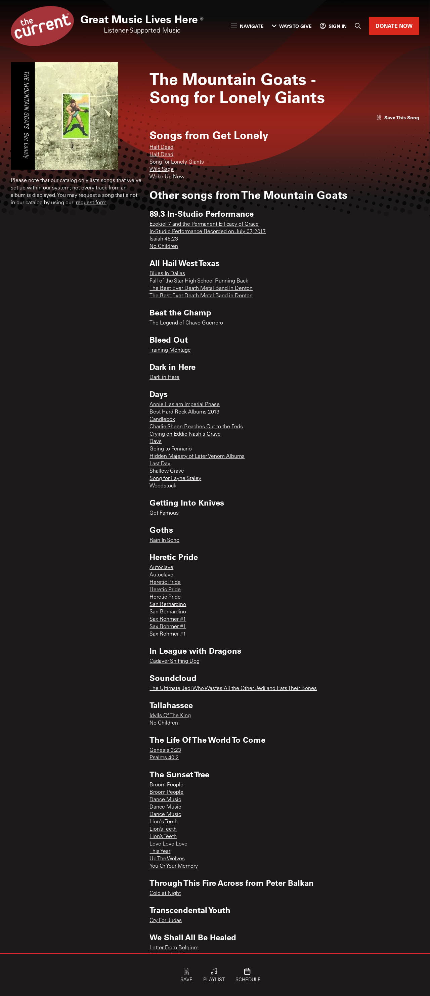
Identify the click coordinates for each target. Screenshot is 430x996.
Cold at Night (165, 893)
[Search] (357, 25)
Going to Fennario (170, 449)
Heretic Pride (165, 582)
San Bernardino (167, 604)
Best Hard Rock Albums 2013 (184, 412)
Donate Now (394, 25)
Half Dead (161, 147)
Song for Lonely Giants (176, 162)
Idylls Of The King (170, 716)
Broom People (166, 785)
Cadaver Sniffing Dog (174, 661)
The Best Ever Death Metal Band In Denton (201, 288)
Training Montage (170, 350)
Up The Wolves (167, 859)
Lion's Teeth (163, 822)
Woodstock (162, 486)
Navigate (252, 26)
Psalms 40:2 (164, 758)
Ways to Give (295, 26)
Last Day (159, 464)
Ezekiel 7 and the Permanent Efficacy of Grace (204, 224)
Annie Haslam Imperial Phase (184, 404)
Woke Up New (166, 177)
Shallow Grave (166, 471)
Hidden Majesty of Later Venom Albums (197, 456)
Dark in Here (164, 377)
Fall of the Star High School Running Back (198, 281)
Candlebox (162, 419)
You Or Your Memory (173, 866)
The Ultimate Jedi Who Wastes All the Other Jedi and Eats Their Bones (233, 688)
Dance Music (165, 800)
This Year (159, 851)
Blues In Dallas (167, 273)
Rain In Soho (164, 540)
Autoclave (161, 567)
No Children (163, 246)
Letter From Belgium (174, 948)
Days (155, 441)
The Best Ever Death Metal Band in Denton (201, 296)
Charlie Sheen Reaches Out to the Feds (196, 427)
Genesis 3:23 (165, 750)
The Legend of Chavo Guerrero (186, 323)
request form (91, 203)
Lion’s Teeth (163, 829)
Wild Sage (161, 169)
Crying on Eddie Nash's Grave (185, 434)
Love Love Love (168, 844)
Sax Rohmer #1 (167, 619)
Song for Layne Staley (175, 478)
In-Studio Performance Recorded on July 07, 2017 (207, 231)
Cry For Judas (165, 920)
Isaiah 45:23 (163, 239)
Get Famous (164, 513)
